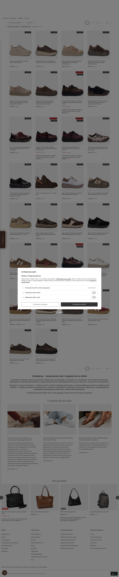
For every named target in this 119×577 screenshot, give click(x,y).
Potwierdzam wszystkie (79, 304)
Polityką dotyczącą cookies (63, 279)
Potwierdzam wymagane (40, 304)
